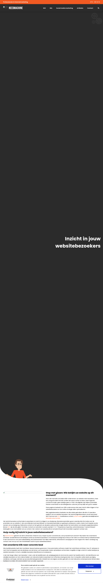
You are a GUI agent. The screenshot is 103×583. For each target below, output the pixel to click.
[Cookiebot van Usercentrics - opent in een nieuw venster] (10, 580)
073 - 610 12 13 (95, 2)
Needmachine (16, 8)
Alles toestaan (90, 566)
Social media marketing (64, 8)
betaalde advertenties (53, 518)
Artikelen (80, 8)
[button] (98, 8)
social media (78, 516)
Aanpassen (89, 571)
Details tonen (25, 580)
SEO (44, 8)
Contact (90, 8)
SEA (51, 8)
